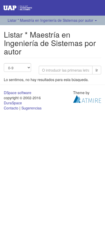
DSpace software (17, 92)
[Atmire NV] (87, 98)
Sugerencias (31, 107)
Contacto (11, 107)
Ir (97, 70)
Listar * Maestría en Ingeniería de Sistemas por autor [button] (51, 20)
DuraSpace (13, 102)
